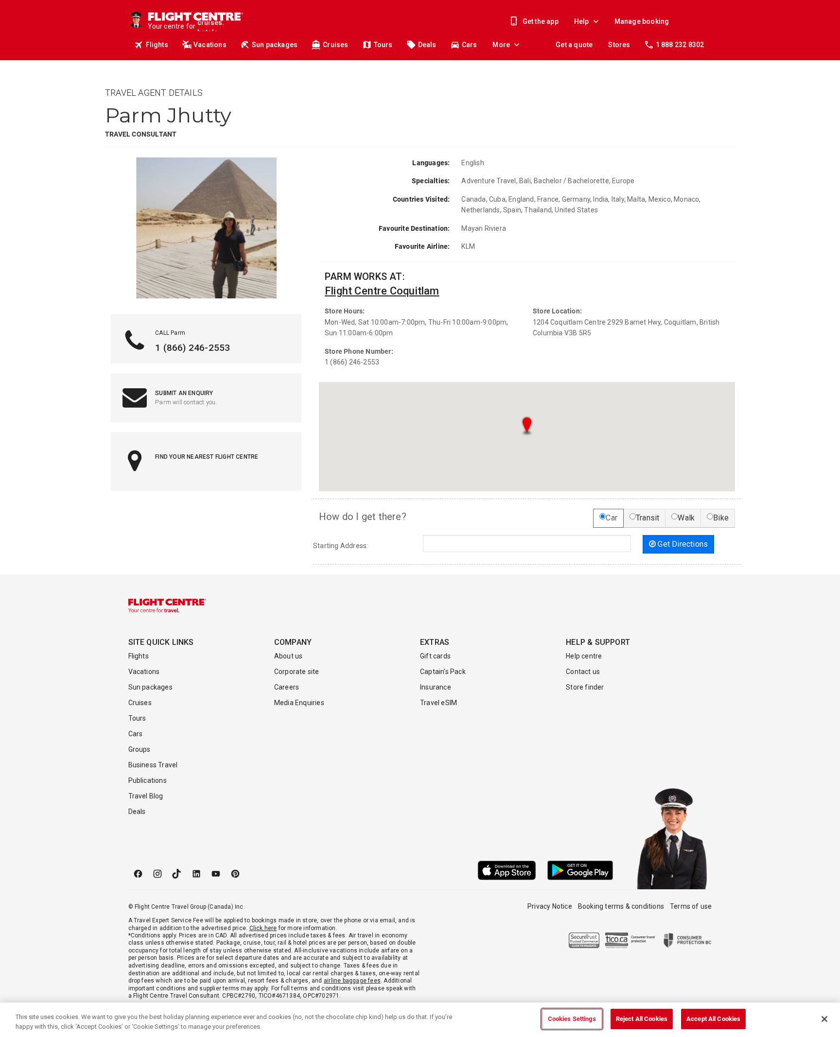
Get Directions (682, 544)
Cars (469, 45)
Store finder (585, 687)
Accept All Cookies (713, 1018)
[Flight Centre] (167, 605)
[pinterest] (235, 873)
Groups (139, 749)
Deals (427, 45)
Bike (721, 517)
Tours (383, 45)
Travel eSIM (438, 703)
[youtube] (216, 873)
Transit (647, 517)
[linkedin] (196, 873)
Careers (286, 687)
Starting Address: (340, 546)
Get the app (541, 21)
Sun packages (275, 45)
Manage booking (641, 21)
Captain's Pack (443, 671)
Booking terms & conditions (621, 906)
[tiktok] (177, 873)
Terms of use (691, 906)
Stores (619, 45)
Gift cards (435, 656)
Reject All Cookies (641, 1018)
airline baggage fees (352, 980)
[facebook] (138, 873)
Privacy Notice (549, 906)
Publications (147, 780)
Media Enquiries (299, 703)
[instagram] (157, 873)
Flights (157, 45)
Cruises (335, 45)
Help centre (584, 656)
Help (581, 21)
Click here (263, 928)
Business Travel (153, 765)
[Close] (824, 1019)
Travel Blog (145, 796)
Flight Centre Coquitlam (382, 291)
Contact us (583, 671)
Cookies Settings (572, 1018)
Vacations (210, 45)
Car (611, 517)
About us (288, 656)
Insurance (435, 687)
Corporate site (296, 671)
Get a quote (574, 45)
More (501, 45)
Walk (686, 517)
